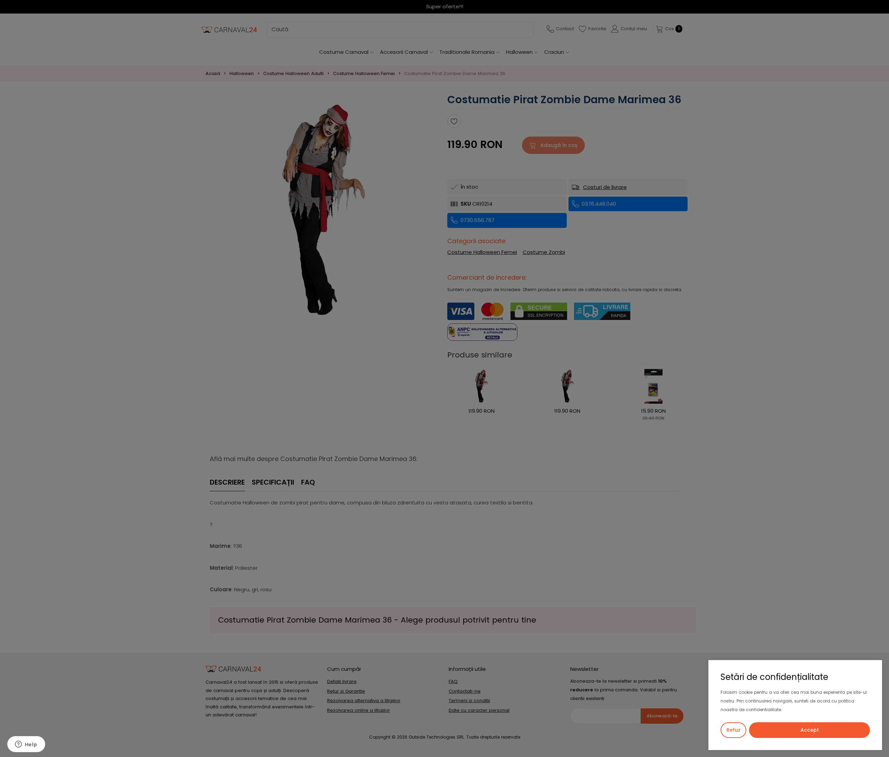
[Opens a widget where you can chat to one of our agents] (26, 745)
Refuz (733, 729)
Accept (809, 729)
